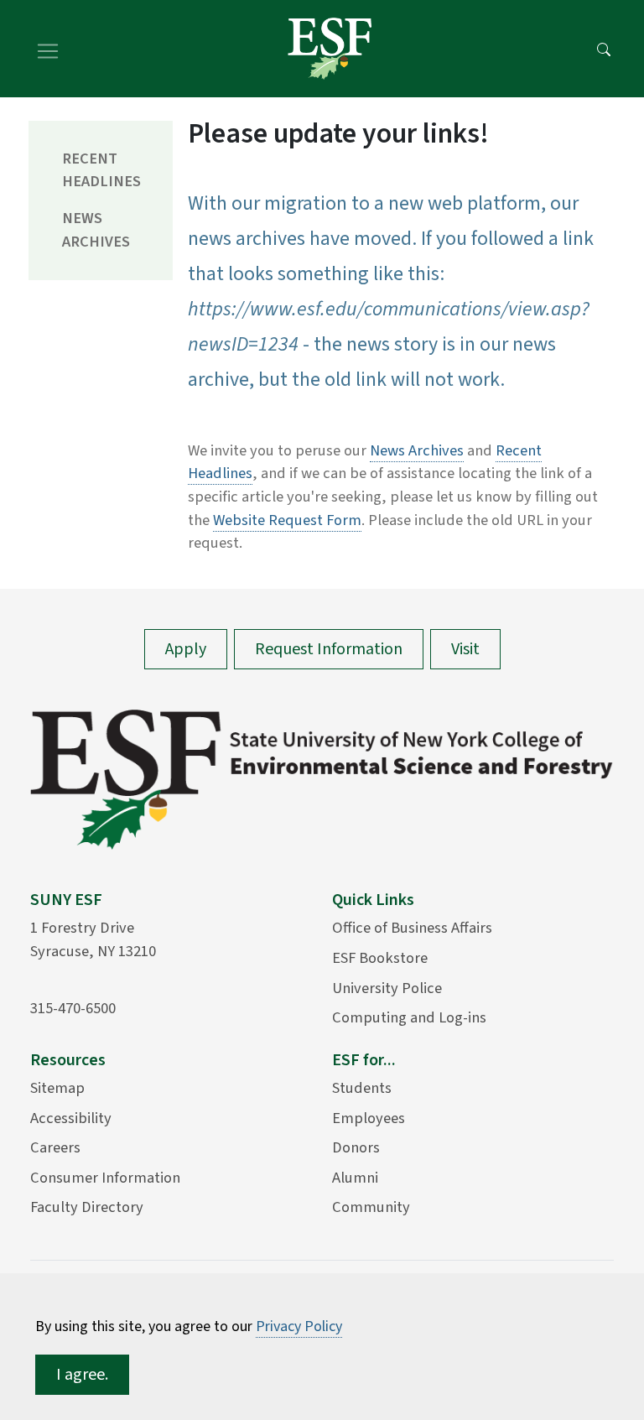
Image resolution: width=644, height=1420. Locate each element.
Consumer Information (105, 1178)
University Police (387, 988)
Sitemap (57, 1088)
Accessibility (71, 1118)
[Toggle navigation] (47, 48)
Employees (368, 1118)
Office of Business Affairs (412, 928)
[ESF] (329, 48)
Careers (55, 1147)
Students (362, 1088)
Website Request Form (287, 520)
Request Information (328, 649)
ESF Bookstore (380, 958)
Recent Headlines (101, 170)
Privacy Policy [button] (299, 1326)
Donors (356, 1147)
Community (371, 1207)
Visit (465, 649)
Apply (185, 649)
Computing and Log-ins (409, 1017)
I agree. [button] (82, 1374)
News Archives (96, 229)
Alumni (355, 1178)
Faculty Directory (86, 1207)
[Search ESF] (603, 48)
